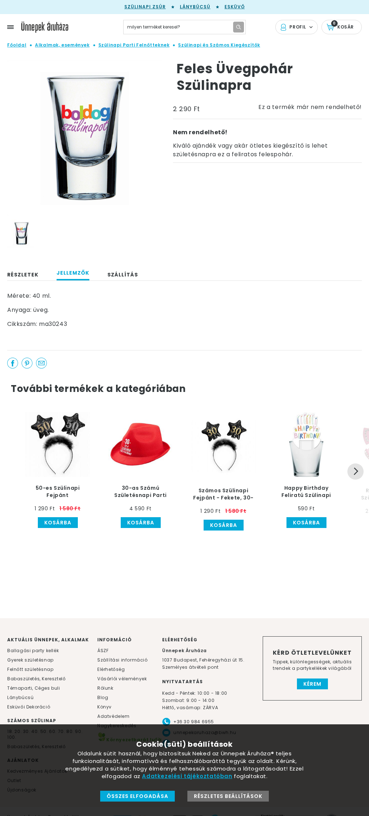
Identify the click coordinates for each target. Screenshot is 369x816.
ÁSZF (102, 650)
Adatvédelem (113, 716)
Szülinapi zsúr (145, 7)
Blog (102, 697)
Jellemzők (73, 272)
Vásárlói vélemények (122, 679)
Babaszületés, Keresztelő (36, 679)
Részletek (23, 274)
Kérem (312, 684)
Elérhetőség (111, 669)
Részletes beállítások (228, 796)
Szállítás (122, 274)
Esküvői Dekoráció (28, 707)
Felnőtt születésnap (30, 669)
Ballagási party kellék (33, 650)
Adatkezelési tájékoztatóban (187, 776)
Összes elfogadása (137, 796)
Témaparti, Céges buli (33, 688)
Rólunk (105, 688)
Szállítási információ (122, 660)
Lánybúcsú (195, 7)
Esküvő (234, 7)
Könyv (104, 707)
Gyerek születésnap (30, 660)
